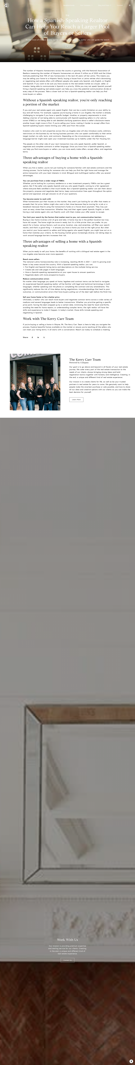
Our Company (85, 5)
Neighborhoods (68, 5)
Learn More (76, 399)
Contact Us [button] (67, 960)
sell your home (48, 251)
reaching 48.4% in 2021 (80, 262)
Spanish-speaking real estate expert (45, 89)
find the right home (85, 170)
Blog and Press (103, 5)
